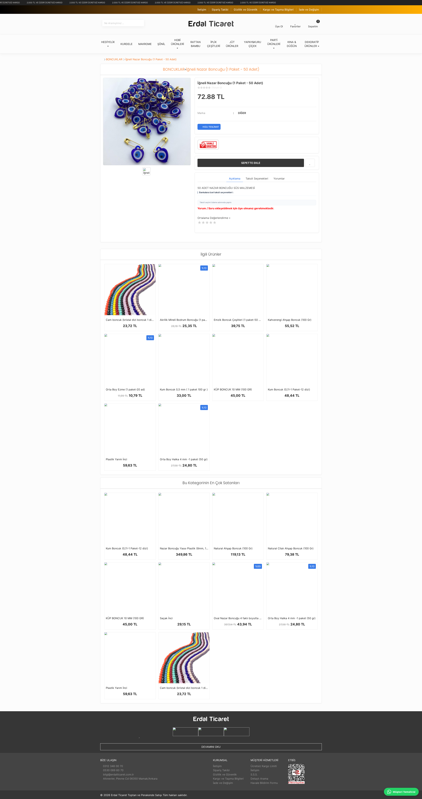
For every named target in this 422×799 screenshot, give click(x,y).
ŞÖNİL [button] (161, 44)
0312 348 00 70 (112, 766)
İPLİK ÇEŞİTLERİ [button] (213, 44)
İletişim (201, 9)
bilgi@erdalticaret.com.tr (118, 774)
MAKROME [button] (145, 44)
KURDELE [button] (127, 44)
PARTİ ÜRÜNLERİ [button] (273, 42)
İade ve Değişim (309, 9)
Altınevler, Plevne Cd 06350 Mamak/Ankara (129, 778)
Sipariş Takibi (220, 9)
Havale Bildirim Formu (264, 783)
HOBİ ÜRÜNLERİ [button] (177, 42)
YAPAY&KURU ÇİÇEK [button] (252, 44)
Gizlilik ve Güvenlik (245, 9)
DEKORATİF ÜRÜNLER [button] (311, 44)
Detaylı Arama (259, 778)
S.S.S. (254, 774)
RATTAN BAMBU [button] (195, 44)
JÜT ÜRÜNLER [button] (232, 44)
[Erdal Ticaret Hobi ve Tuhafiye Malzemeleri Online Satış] (211, 24)
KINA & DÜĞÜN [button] (292, 44)
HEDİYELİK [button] (108, 42)
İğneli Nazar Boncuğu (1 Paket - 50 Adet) (151, 59)
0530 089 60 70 (112, 770)
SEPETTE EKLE (250, 163)
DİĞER (242, 113)
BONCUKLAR (114, 59)
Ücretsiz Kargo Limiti (264, 766)
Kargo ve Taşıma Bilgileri (278, 9)
